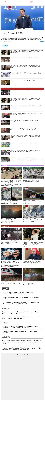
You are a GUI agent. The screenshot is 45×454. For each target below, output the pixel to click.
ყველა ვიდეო (18, 1)
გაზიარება (6, 45)
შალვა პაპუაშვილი (7, 41)
